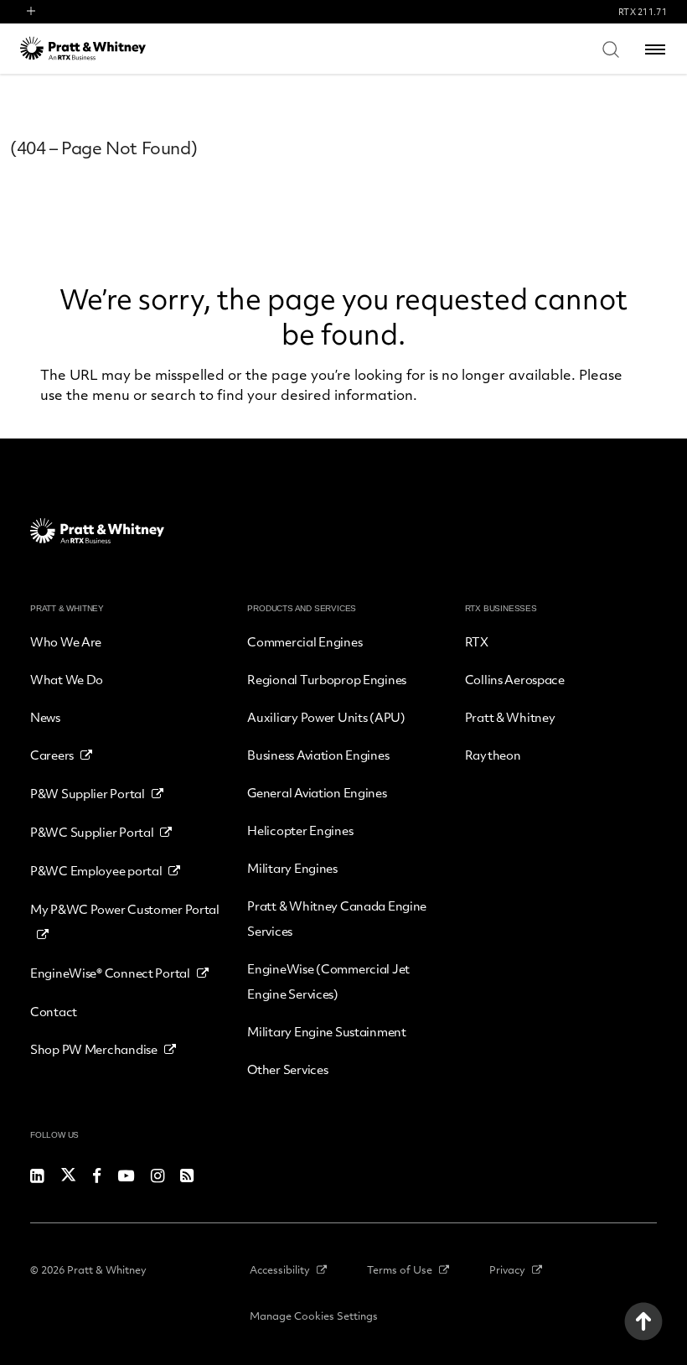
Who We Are (65, 641)
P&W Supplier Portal (87, 793)
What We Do (66, 679)
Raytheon (493, 754)
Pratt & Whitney (510, 716)
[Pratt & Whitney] (83, 48)
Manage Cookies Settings (314, 1315)
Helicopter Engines (300, 830)
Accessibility (280, 1269)
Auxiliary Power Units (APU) (326, 716)
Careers (52, 754)
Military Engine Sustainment (326, 1031)
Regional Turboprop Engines (326, 679)
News (45, 716)
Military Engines (292, 867)
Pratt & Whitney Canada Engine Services (336, 918)
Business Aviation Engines (318, 754)
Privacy (507, 1269)
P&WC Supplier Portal (91, 831)
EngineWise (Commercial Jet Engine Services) (328, 981)
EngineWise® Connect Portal (110, 972)
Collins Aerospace (515, 679)
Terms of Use (399, 1269)
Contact (53, 1011)
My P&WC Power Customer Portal (125, 908)
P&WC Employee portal (96, 870)
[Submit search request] (610, 48)
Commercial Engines (304, 641)
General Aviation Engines (316, 792)
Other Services (287, 1069)
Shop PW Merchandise (94, 1049)
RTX (476, 641)
